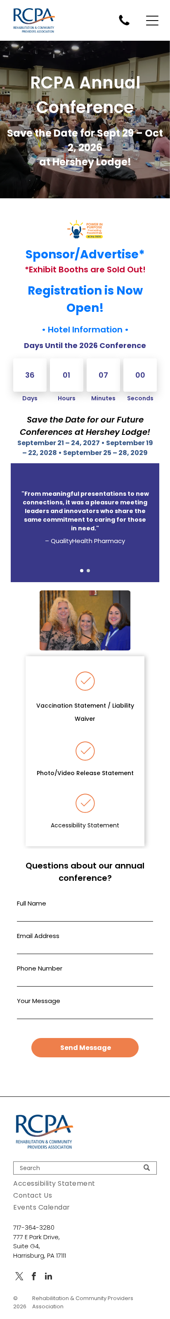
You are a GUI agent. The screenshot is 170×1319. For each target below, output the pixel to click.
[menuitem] (84, 1183)
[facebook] (34, 1277)
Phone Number (39, 968)
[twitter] (19, 1277)
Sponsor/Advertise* (85, 254)
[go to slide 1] (81, 570)
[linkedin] (48, 1277)
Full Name (31, 903)
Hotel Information (85, 329)
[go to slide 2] (88, 570)
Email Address (38, 935)
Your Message (38, 1000)
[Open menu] (152, 20)
